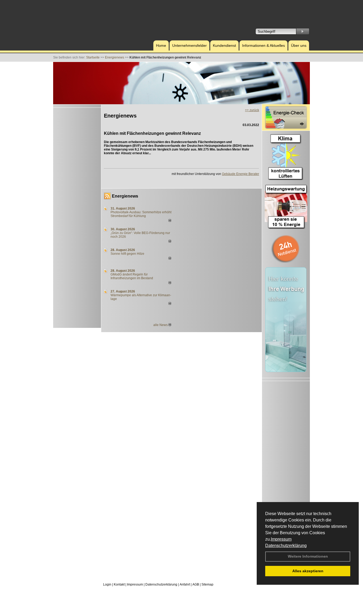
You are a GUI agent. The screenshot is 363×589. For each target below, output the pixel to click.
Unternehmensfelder (189, 45)
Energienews (125, 196)
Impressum (281, 539)
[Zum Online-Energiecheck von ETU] (286, 128)
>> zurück (252, 110)
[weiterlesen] (169, 221)
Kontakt (119, 584)
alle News (160, 325)
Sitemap (207, 584)
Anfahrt (185, 584)
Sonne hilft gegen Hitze (127, 254)
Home (161, 45)
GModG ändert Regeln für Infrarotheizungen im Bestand (132, 276)
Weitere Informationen (308, 556)
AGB (195, 584)
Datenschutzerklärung (286, 545)
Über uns (298, 45)
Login (107, 584)
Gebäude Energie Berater (240, 174)
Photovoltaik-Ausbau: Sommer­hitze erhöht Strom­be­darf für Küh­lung (141, 214)
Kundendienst (224, 45)
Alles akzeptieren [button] (307, 571)
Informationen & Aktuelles (263, 45)
